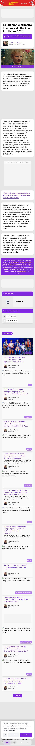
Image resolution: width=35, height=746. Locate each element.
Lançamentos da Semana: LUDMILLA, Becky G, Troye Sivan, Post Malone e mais (16, 599)
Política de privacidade (7, 739)
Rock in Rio (24, 3)
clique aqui (22, 271)
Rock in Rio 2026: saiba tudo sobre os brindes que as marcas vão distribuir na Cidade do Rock (16, 424)
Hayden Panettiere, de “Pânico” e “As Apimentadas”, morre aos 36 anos (15, 567)
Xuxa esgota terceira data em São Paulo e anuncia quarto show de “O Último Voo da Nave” (16, 649)
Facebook (16, 262)
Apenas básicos (14, 735)
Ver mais (17, 696)
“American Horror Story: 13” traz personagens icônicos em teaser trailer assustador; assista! (16, 492)
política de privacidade (9, 730)
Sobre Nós (17, 739)
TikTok (21, 262)
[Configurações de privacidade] (5, 735)
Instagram (28, 262)
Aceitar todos (26, 735)
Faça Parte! (24, 739)
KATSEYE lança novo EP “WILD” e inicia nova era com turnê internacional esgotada (16, 681)
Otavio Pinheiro (15, 43)
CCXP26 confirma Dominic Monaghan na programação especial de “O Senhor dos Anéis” (16, 392)
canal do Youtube (26, 264)
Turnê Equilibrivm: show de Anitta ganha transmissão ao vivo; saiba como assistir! (15, 456)
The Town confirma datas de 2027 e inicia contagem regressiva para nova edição (15, 359)
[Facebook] (2, 742)
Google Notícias (13, 264)
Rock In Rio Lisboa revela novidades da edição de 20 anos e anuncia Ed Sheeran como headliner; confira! (16, 195)
